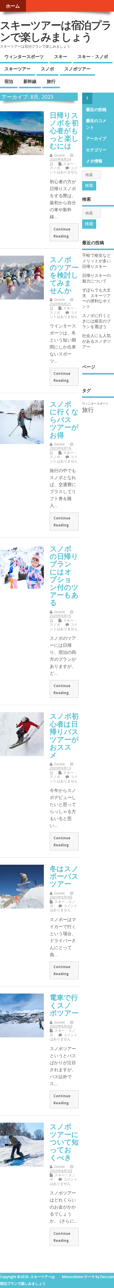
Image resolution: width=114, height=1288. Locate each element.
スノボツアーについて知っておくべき (64, 1141)
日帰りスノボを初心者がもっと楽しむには (64, 130)
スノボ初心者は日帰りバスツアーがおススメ (64, 735)
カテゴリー (96, 149)
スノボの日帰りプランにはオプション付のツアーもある (64, 575)
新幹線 (30, 81)
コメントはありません (64, 169)
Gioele (59, 155)
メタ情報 (94, 161)
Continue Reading (61, 232)
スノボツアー (77, 69)
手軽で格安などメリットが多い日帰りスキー (96, 261)
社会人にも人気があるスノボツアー (96, 341)
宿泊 (8, 81)
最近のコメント (96, 124)
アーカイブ (96, 138)
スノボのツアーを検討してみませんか (64, 274)
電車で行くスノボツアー (64, 1004)
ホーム (13, 6)
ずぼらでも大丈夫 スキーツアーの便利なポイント (96, 298)
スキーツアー (17, 69)
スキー (60, 56)
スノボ (47, 69)
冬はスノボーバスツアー (64, 876)
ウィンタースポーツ (24, 56)
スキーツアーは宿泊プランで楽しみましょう (55, 31)
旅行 (51, 81)
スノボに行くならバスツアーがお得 (64, 419)
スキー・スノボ (92, 56)
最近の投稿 (96, 109)
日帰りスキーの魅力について (96, 278)
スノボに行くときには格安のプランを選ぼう (96, 321)
